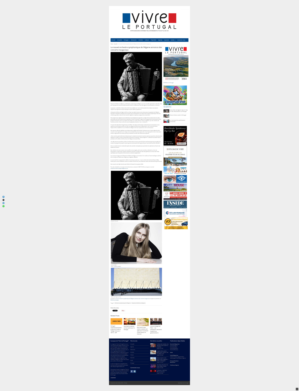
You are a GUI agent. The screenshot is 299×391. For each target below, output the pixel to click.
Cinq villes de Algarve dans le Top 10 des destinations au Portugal (179, 110)
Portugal (126, 40)
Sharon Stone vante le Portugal (178, 115)
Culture (147, 40)
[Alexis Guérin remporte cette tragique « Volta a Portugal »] (153, 360)
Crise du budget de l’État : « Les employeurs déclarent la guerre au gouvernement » (156, 330)
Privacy (125, 383)
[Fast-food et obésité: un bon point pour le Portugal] (129, 321)
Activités (141, 40)
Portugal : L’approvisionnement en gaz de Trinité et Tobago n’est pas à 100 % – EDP (116, 329)
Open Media (118, 383)
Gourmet (166, 40)
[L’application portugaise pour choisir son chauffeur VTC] (153, 353)
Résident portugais (115, 300)
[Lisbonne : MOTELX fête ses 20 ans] (153, 372)
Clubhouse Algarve (174, 365)
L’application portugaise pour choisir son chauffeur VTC (162, 352)
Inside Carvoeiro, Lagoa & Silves (177, 356)
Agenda (160, 40)
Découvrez (133, 40)
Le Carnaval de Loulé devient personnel (177, 120)
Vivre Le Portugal (170, 82)
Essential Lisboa (173, 347)
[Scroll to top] (297, 389)
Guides (172, 40)
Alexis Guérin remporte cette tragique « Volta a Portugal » (162, 359)
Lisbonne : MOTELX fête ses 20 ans (162, 371)
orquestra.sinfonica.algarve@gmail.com (119, 168)
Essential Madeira (174, 348)
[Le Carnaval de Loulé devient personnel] (166, 122)
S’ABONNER (113, 377)
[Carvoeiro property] (175, 156)
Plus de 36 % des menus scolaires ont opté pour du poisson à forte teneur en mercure (142, 331)
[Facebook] (131, 371)
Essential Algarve (174, 345)
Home (112, 43)
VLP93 (165, 82)
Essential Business (174, 349)
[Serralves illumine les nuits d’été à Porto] (153, 367)
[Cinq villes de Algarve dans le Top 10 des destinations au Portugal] (166, 112)
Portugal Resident (174, 361)
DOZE (171, 352)
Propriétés (153, 40)
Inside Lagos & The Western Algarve (178, 358)
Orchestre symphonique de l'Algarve (123, 303)
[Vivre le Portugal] (149, 21)
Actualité (119, 40)
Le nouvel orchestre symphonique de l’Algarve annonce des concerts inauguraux (131, 298)
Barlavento (172, 362)
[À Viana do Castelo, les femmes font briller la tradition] (153, 347)
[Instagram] (134, 371)
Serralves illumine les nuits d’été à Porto (162, 365)
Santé (131, 360)
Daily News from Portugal (183, 383)
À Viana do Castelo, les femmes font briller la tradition (163, 345)
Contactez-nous (181, 40)
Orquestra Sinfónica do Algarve (138, 303)
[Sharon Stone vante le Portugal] (166, 117)
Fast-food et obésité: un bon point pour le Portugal (129, 328)
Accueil (113, 40)
